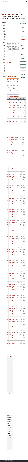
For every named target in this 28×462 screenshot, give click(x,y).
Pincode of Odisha (4, 63)
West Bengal (23, 77)
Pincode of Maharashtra (4, 55)
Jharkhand (22, 60)
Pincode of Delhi (4, 37)
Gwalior (23, 27)
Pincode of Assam (4, 28)
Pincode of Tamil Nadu (4, 70)
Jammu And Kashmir (22, 59)
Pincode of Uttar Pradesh (4, 74)
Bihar (23, 48)
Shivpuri (23, 36)
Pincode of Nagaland (4, 61)
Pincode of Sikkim (4, 68)
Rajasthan (10, 18)
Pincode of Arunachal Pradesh (4, 26)
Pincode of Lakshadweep (4, 51)
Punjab (23, 68)
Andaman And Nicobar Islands (22, 45)
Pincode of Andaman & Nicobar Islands (4, 22)
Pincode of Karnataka (4, 48)
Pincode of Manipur (4, 57)
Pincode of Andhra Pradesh (4, 24)
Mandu (23, 31)
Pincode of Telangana (4, 71)
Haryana (22, 54)
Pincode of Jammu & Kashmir (4, 45)
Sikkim (23, 71)
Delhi (7, 18)
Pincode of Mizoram (4, 60)
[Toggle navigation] (27, 1)
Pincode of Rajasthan (4, 67)
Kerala (23, 63)
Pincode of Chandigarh (4, 31)
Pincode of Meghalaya (4, 58)
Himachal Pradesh (23, 18)
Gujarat (17, 18)
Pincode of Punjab (4, 65)
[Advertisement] (14, 7)
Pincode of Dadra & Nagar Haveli (4, 34)
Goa (19, 18)
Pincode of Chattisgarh (4, 32)
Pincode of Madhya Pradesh (4, 54)
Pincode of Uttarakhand (4, 76)
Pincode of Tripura (4, 73)
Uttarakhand (23, 74)
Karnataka (22, 62)
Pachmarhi (23, 32)
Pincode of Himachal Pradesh (4, 43)
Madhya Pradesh (4, 18)
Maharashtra (13, 18)
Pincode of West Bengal (4, 77)
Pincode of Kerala (4, 50)
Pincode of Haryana (4, 41)
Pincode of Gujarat (4, 40)
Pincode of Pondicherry (4, 64)
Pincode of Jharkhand (4, 47)
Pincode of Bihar (4, 29)
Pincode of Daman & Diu (4, 36)
